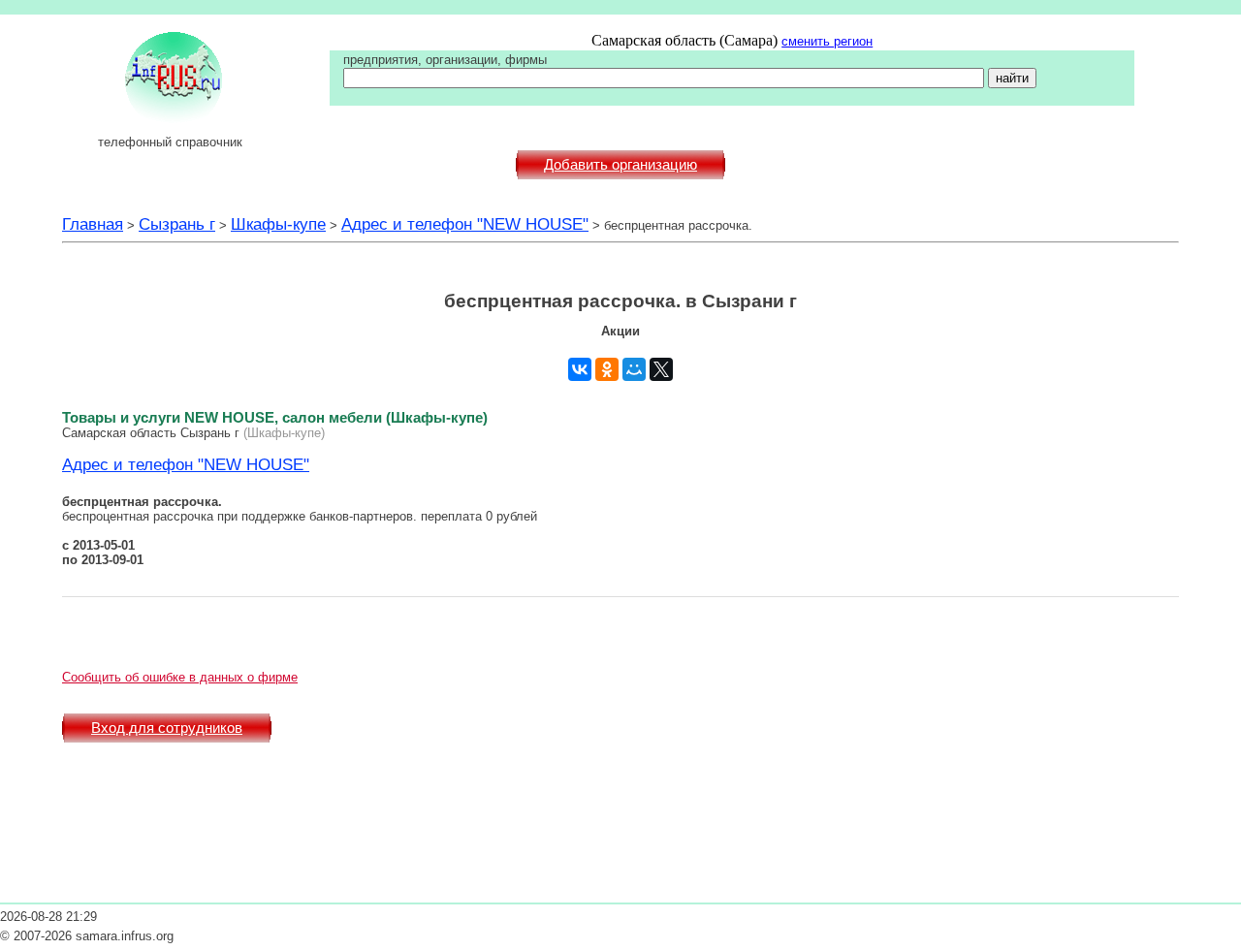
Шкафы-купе (278, 224)
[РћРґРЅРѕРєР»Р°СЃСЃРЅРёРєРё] (607, 369)
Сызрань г (177, 224)
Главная (92, 224)
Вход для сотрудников (166, 728)
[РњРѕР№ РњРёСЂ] (634, 369)
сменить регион (827, 41)
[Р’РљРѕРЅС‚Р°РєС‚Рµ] (579, 369)
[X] (661, 369)
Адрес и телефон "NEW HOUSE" (465, 224)
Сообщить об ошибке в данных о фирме (180, 677)
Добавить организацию (620, 165)
